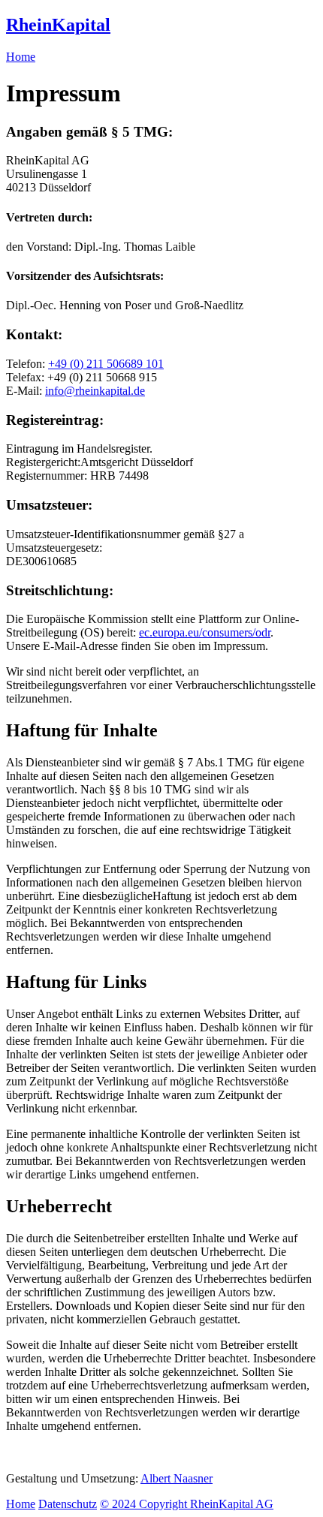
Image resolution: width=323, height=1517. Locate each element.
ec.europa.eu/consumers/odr (204, 632)
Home (20, 56)
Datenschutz (67, 1503)
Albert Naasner (176, 1478)
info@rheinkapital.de (95, 390)
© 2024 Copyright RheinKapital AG (186, 1503)
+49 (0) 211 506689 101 (106, 363)
